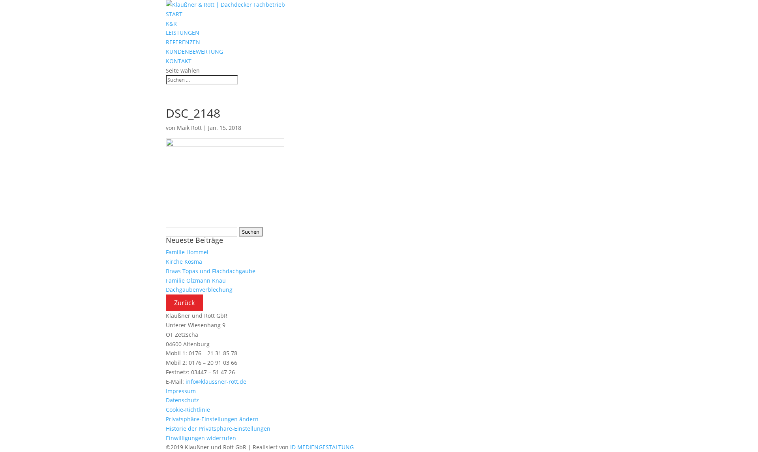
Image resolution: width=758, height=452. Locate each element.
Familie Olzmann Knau (196, 280)
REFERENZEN (183, 42)
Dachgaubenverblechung (199, 289)
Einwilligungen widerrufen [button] (201, 438)
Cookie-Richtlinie (188, 409)
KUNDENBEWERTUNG (194, 51)
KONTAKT (178, 61)
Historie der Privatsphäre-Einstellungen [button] (218, 428)
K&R (171, 23)
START (174, 14)
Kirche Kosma (184, 261)
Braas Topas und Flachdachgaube (210, 271)
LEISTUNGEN (182, 32)
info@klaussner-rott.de (216, 381)
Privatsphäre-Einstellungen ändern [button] (212, 419)
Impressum (181, 391)
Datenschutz (182, 400)
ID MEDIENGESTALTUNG (322, 447)
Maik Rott (189, 127)
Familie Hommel (187, 252)
